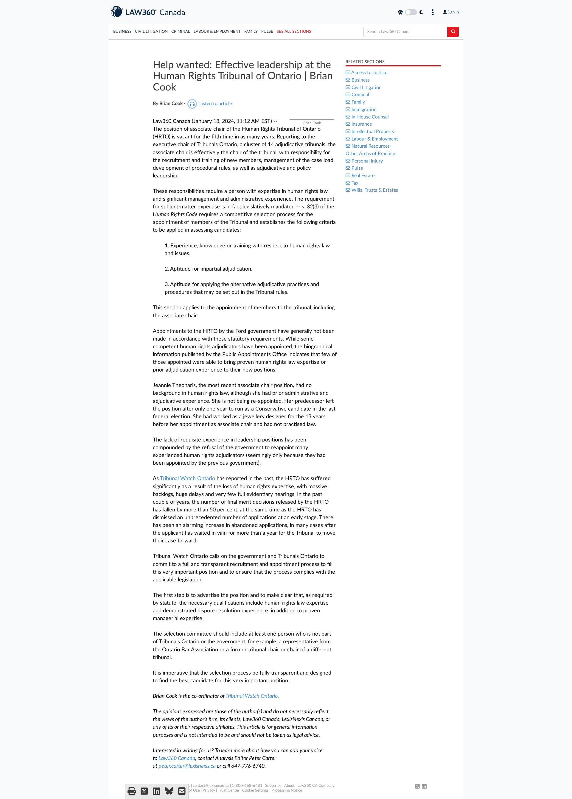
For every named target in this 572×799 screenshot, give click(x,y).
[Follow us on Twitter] (417, 786)
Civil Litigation (151, 32)
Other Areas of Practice (370, 153)
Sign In (453, 12)
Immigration (364, 109)
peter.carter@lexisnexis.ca (187, 766)
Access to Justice (369, 72)
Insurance (362, 124)
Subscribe (273, 786)
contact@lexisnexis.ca (211, 786)
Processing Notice (286, 790)
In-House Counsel (370, 117)
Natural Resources (371, 146)
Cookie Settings (255, 790)
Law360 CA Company (316, 786)
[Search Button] (453, 32)
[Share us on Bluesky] (169, 791)
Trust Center (229, 790)
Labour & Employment (217, 32)
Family (251, 32)
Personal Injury (367, 161)
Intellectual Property (373, 131)
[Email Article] (182, 791)
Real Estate (363, 175)
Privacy (209, 790)
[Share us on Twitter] (144, 791)
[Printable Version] (131, 791)
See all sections (294, 32)
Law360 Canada (176, 758)
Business (122, 32)
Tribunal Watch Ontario (187, 478)
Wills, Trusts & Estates (375, 190)
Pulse (267, 32)
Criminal (180, 32)
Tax (355, 183)
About (289, 786)
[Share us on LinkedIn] (156, 791)
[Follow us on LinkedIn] (424, 786)
